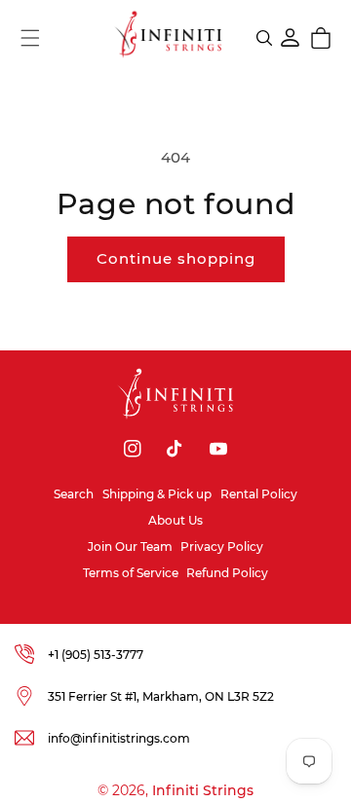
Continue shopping (176, 258)
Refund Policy (227, 573)
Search (74, 494)
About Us (175, 520)
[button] (30, 38)
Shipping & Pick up (157, 494)
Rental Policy (258, 494)
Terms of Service (130, 573)
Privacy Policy (221, 546)
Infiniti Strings (203, 790)
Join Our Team (130, 546)
